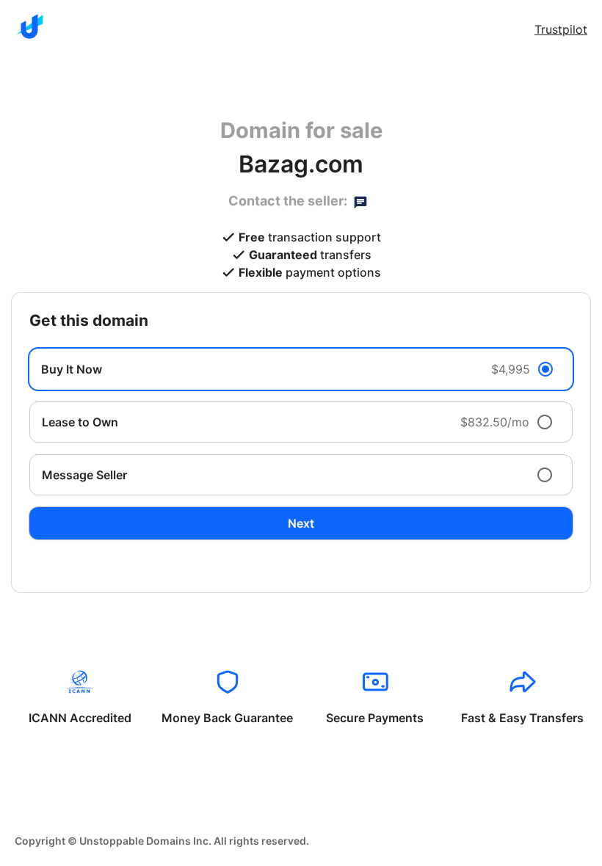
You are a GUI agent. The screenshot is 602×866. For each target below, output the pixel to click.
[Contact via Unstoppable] (360, 201)
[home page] (29, 26)
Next (301, 523)
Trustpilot (560, 29)
